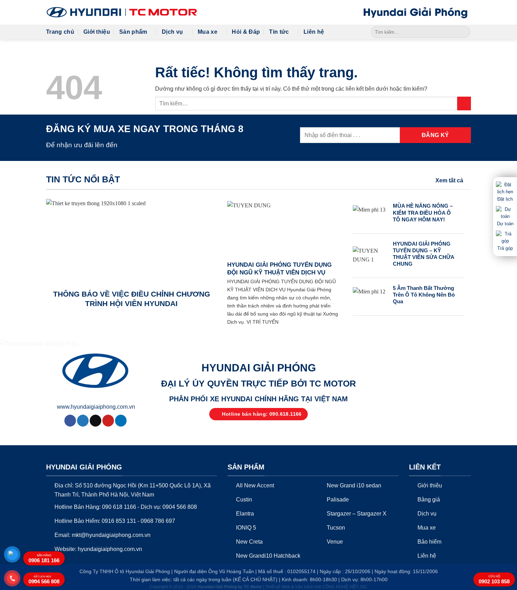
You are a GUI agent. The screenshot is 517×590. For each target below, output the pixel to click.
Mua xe (207, 32)
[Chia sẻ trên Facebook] (70, 421)
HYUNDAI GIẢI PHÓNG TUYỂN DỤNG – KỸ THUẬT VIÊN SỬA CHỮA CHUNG (423, 254)
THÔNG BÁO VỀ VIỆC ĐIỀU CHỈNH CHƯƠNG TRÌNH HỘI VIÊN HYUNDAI (131, 299)
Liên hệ (314, 32)
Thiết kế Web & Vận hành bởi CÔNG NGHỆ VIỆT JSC (316, 587)
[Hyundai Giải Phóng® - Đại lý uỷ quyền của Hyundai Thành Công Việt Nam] (121, 12)
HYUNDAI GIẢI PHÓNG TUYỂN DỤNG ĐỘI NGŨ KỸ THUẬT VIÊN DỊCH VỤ (279, 268)
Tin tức (279, 32)
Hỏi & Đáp (246, 32)
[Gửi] (464, 32)
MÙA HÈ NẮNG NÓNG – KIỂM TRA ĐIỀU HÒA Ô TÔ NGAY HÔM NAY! (423, 212)
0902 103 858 (494, 579)
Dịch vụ (172, 32)
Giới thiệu (96, 32)
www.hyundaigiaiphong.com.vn (96, 407)
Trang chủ (60, 32)
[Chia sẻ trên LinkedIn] (121, 421)
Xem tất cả (449, 180)
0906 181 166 (43, 558)
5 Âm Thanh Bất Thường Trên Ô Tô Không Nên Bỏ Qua (424, 294)
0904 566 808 (43, 579)
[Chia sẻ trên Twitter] (83, 421)
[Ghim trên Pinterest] (108, 421)
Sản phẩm (133, 32)
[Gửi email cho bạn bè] (95, 421)
